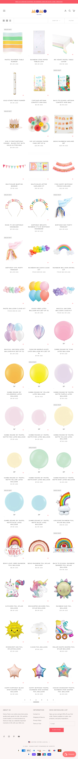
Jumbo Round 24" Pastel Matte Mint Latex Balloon (64, 478)
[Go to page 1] (25, 700)
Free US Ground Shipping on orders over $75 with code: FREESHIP (39, 1)
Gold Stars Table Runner (14, 100)
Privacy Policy (37, 720)
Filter (71, 20)
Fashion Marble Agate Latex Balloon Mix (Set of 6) (39, 351)
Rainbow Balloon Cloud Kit (39, 268)
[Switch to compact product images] (10, 20)
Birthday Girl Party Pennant (14, 268)
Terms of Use (37, 723)
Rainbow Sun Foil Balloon (63, 607)
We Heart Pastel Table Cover (63, 60)
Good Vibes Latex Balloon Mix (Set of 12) (39, 309)
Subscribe (56, 730)
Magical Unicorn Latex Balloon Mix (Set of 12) (14, 350)
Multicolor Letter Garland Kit (39, 185)
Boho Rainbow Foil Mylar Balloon (39, 564)
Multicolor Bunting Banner (14, 185)
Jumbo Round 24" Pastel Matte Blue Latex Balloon (39, 522)
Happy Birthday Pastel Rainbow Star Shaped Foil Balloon (39, 689)
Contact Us (36, 714)
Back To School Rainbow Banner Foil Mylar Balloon (64, 565)
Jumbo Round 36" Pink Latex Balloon (63, 350)
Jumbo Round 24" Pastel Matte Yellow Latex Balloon (14, 479)
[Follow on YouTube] (19, 736)
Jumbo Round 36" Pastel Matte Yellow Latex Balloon (64, 437)
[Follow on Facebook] (4, 736)
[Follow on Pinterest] (14, 736)
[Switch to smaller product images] (7, 20)
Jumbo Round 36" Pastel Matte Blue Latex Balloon (14, 522)
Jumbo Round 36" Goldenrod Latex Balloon (14, 394)
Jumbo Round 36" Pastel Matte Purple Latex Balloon (64, 394)
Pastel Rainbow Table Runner (14, 60)
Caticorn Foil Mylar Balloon (14, 607)
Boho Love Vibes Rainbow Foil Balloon (14, 564)
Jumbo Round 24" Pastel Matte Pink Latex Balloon (39, 436)
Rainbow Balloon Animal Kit (64, 268)
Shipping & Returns (39, 717)
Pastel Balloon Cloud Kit (14, 308)
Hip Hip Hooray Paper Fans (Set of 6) (39, 142)
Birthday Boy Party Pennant (63, 226)
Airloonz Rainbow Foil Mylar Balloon (64, 521)
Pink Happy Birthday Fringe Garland (64, 185)
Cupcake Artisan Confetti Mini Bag (39, 101)
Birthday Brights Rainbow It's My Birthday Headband (39, 227)
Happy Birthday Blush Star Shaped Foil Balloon (14, 689)
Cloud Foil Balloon (39, 647)
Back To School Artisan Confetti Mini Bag (63, 101)
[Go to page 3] (53, 700)
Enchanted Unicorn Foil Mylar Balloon (39, 607)
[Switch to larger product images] (4, 20)
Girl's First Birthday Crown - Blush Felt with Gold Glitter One (14, 143)
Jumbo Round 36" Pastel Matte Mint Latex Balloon (39, 478)
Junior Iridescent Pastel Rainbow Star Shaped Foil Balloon (64, 689)
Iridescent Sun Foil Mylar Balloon (14, 648)
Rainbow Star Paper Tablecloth (39, 60)
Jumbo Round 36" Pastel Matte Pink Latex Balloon (14, 436)
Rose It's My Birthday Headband (14, 226)
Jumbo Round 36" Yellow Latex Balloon (39, 393)
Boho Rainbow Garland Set (63, 142)
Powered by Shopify (47, 746)
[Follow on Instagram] (9, 736)
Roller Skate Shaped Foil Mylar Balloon (64, 648)
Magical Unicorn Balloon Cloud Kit (64, 309)
